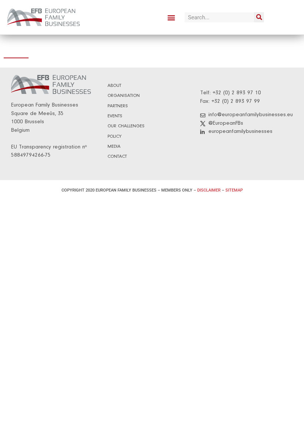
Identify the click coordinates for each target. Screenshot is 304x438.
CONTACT (117, 156)
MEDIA (114, 146)
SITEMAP (234, 190)
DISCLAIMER (209, 190)
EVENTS (115, 116)
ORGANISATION (124, 95)
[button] (171, 17)
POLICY (115, 136)
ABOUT (114, 85)
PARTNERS (118, 106)
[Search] (259, 17)
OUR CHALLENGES (126, 126)
